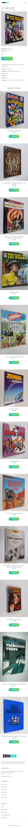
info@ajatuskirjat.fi (5, 776)
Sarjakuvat (10, 49)
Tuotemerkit (4, 797)
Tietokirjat (3, 795)
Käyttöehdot (4, 812)
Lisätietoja (7, 58)
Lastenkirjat (4, 789)
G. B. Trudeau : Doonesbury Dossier (14, 356)
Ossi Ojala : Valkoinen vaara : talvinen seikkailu (14, 684)
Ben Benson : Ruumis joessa (14, 619)
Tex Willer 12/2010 (14, 292)
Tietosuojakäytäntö (6, 815)
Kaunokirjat (4, 784)
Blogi (2, 807)
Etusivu (3, 10)
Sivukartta (3, 817)
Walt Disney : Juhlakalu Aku (14, 130)
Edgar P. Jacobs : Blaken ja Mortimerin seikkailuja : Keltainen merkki (14, 237)
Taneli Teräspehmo (14, 409)
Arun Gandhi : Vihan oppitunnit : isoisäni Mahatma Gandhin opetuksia (14, 566)
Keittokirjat (4, 787)
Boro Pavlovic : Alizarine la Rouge (14, 513)
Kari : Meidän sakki (14, 461)
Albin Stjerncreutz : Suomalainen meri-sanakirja (14, 736)
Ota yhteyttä (4, 809)
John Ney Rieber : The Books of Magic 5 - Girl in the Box (14, 183)
